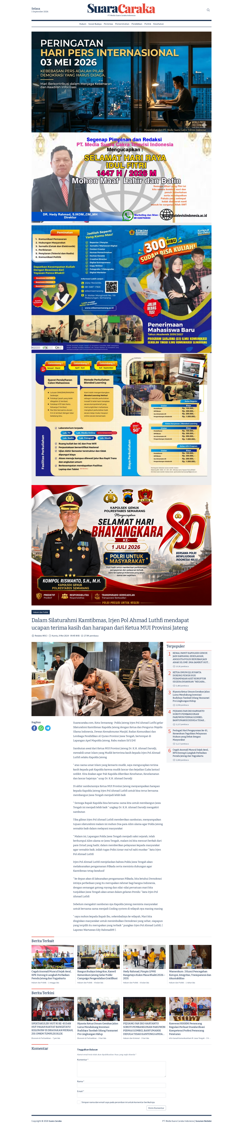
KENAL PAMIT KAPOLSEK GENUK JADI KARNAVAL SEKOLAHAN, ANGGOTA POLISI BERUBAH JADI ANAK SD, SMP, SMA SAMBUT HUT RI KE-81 (190, 658)
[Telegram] (48, 728)
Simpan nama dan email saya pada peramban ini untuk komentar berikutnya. (118, 1102)
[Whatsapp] (41, 728)
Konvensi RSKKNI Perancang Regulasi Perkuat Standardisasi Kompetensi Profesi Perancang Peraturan (187, 1028)
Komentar (82, 1059)
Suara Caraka (55, 1121)
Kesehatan (158, 23)
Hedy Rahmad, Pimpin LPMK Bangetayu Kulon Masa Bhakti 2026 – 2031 (144, 975)
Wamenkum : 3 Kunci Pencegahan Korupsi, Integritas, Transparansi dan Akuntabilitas (190, 975)
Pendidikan (136, 23)
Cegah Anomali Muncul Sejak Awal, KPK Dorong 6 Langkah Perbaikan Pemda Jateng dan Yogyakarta (51, 975)
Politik (147, 23)
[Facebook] (34, 728)
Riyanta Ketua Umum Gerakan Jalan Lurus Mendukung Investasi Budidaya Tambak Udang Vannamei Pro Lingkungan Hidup (97, 1028)
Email (80, 1091)
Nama (80, 1081)
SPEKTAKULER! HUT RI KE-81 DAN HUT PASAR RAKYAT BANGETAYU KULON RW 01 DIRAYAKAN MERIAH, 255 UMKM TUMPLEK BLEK (52, 1028)
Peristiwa (108, 23)
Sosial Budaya (95, 23)
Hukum (82, 23)
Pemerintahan (122, 23)
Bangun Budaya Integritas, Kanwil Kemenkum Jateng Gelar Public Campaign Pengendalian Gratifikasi (97, 975)
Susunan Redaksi (203, 1121)
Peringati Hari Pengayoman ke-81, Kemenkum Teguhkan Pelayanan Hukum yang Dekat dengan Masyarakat (190, 735)
